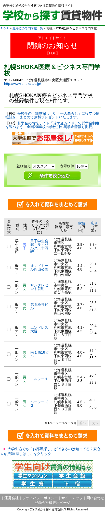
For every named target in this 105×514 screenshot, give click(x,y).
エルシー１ (39, 379)
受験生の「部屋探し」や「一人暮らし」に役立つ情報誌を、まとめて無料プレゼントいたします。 (52, 115)
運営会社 (11, 498)
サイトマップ (72, 498)
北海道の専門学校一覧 (27, 28)
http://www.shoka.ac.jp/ (22, 83)
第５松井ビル (39, 306)
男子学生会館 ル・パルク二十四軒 (39, 246)
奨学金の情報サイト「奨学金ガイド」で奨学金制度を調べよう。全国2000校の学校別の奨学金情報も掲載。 (52, 125)
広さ (94, 223)
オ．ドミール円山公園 (39, 267)
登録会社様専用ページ (52, 502)
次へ (94, 423)
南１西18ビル (39, 354)
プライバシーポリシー (40, 498)
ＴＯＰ (4, 28)
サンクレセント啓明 (39, 287)
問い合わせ (95, 498)
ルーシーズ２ (39, 403)
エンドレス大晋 (39, 329)
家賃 (81, 223)
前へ (82, 423)
